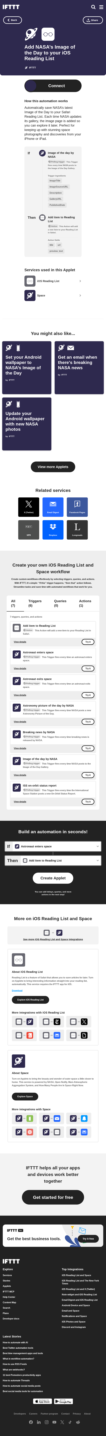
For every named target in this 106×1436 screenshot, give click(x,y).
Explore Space (25, 1096)
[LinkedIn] (38, 1422)
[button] (101, 7)
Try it (88, 642)
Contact (65, 1414)
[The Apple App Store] (42, 1402)
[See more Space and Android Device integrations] (24, 1118)
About (87, 1414)
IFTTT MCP (8, 1291)
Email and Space (70, 1311)
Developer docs (11, 1319)
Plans (6, 1313)
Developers (20, 1414)
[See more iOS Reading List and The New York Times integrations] (51, 1021)
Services (7, 1275)
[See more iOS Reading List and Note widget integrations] (24, 1035)
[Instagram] (46, 1422)
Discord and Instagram (74, 1327)
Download (17, 990)
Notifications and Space (74, 1316)
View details (20, 642)
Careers (33, 1414)
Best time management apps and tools (23, 1353)
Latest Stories (12, 1336)
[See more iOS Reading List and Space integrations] (24, 1021)
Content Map (9, 1302)
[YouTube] (54, 1422)
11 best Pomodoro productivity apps (22, 1375)
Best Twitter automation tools (18, 1348)
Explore (8, 1269)
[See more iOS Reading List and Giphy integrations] (78, 1035)
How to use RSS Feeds (15, 1364)
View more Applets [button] (53, 467)
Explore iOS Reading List (30, 1000)
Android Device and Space (76, 1305)
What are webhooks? (14, 1370)
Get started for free (53, 1197)
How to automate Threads (16, 1380)
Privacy (77, 1414)
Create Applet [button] (53, 878)
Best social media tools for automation (23, 1391)
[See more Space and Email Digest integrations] (78, 1132)
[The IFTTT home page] (11, 7)
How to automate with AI (15, 1342)
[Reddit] (77, 1422)
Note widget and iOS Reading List (79, 1294)
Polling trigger (33, 657)
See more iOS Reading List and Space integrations (53, 939)
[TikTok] (70, 1422)
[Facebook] (30, 1422)
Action (29, 630)
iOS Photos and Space (73, 1322)
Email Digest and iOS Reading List (80, 1300)
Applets (7, 1286)
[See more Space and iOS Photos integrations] (24, 1132)
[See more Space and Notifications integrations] (78, 1118)
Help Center (9, 1297)
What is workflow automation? (18, 1359)
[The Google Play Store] (63, 1402)
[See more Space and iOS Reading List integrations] (51, 1132)
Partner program (49, 1414)
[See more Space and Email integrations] (51, 1118)
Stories (6, 1281)
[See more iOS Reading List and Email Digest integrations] (51, 1035)
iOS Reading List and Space (76, 1275)
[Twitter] (62, 1422)
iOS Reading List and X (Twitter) (78, 1289)
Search (6, 1308)
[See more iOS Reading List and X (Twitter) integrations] (78, 1021)
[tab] (15, 604)
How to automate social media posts (22, 1386)
